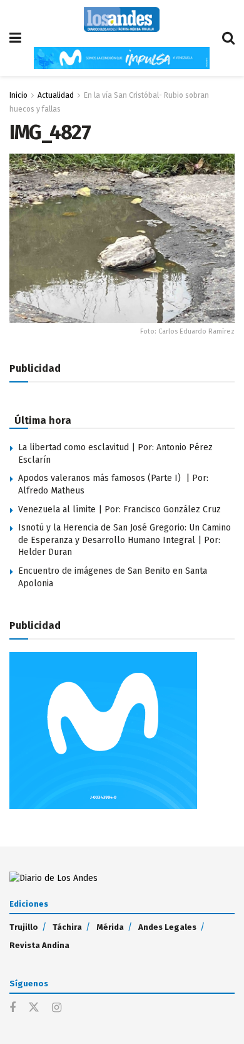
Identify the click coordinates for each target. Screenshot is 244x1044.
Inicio (18, 95)
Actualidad (56, 95)
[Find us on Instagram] (56, 1008)
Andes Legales (167, 927)
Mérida (110, 927)
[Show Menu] (15, 38)
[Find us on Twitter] (33, 1008)
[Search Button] (228, 38)
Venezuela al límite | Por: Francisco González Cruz (119, 509)
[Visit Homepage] (122, 19)
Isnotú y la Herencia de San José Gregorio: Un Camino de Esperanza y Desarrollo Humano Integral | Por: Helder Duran (124, 539)
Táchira (67, 927)
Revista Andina (39, 945)
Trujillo (23, 927)
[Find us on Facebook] (12, 1008)
